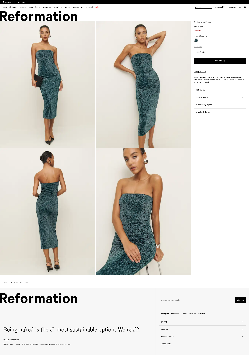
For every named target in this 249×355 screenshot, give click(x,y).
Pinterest (201, 314)
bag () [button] (242, 7)
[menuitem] (6, 7)
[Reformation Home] (124, 16)
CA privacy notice (8, 344)
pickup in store (200, 72)
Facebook (175, 314)
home (5, 282)
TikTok (184, 314)
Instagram (165, 314)
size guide (198, 47)
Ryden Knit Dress (22, 282)
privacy (18, 344)
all (11, 282)
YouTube (192, 314)
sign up (240, 300)
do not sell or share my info (30, 344)
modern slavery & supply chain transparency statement (55, 344)
